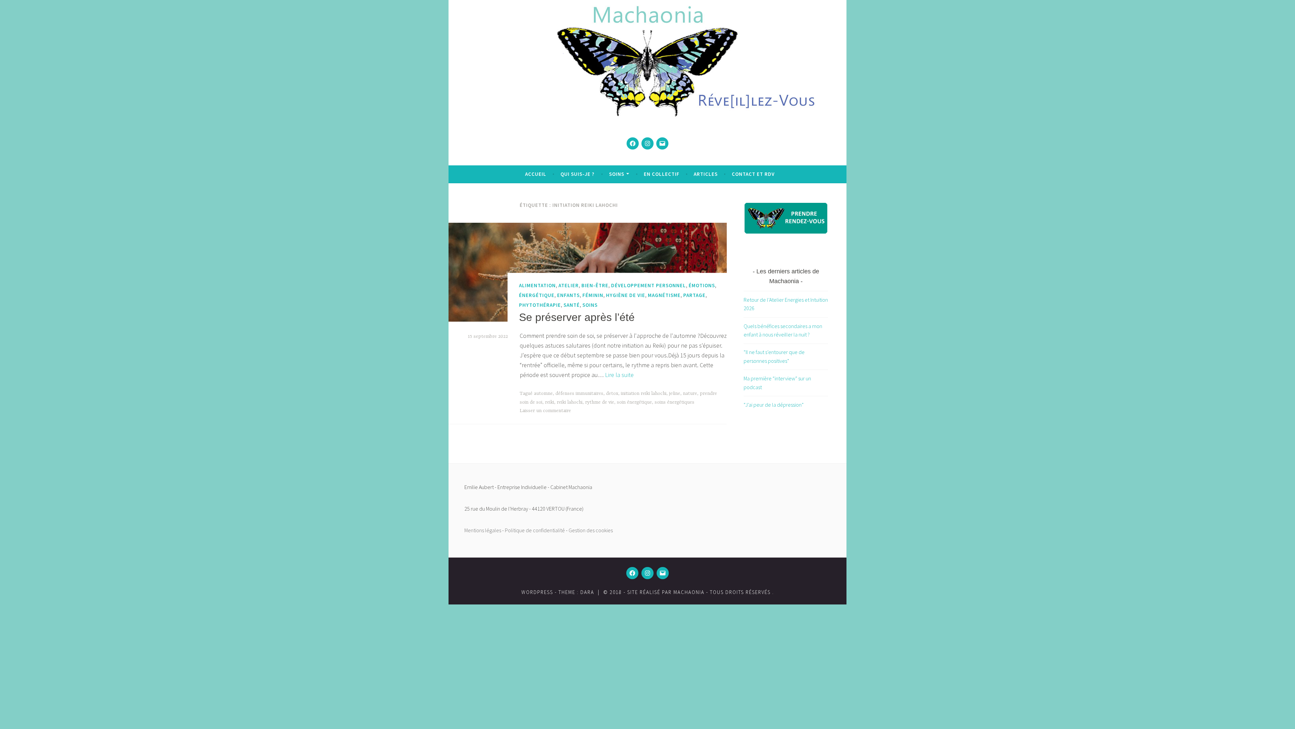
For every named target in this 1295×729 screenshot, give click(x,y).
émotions (702, 285)
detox (612, 393)
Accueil (535, 174)
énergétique (536, 295)
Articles (706, 174)
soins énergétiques (674, 402)
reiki (549, 402)
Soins (616, 174)
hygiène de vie (625, 295)
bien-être (594, 285)
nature (690, 393)
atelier (568, 285)
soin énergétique (634, 402)
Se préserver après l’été (577, 317)
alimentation (537, 285)
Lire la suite (619, 375)
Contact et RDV (753, 174)
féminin (592, 295)
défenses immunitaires (579, 393)
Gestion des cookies (591, 530)
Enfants (568, 295)
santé (572, 305)
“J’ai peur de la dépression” (774, 404)
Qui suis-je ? (577, 174)
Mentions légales (482, 530)
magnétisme (664, 295)
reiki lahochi (569, 402)
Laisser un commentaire (545, 410)
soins (590, 305)
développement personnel (648, 285)
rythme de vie (599, 402)
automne (543, 393)
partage (694, 295)
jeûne (674, 393)
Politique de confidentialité (535, 530)
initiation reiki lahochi (643, 393)
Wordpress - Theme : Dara (557, 592)
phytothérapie (540, 305)
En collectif (662, 174)
